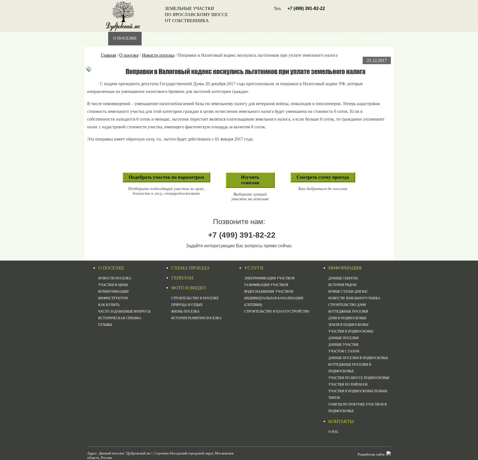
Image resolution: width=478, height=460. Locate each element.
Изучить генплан (250, 180)
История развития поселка (196, 318)
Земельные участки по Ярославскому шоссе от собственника (196, 14)
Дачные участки (343, 345)
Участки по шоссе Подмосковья (358, 378)
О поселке (125, 38)
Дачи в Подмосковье (347, 318)
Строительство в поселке (195, 298)
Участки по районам (348, 384)
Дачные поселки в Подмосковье (358, 358)
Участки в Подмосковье (350, 331)
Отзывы (105, 325)
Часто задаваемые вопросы (124, 311)
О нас (333, 432)
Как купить (108, 305)
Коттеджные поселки (348, 311)
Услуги (270, 38)
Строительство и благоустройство (277, 311)
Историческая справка (119, 318)
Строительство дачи (347, 305)
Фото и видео (236, 38)
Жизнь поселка (185, 311)
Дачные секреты (343, 278)
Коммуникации (113, 291)
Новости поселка (158, 55)
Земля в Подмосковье (348, 325)
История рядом (342, 285)
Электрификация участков (269, 278)
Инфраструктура (113, 298)
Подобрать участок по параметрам (166, 177)
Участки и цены (113, 285)
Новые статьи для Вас (348, 291)
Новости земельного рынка (354, 298)
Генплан (201, 38)
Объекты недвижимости (317, 38)
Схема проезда (164, 38)
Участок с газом (343, 351)
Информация (371, 38)
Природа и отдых (187, 305)
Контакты (374, 52)
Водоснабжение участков (268, 291)
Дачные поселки (343, 338)
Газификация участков (266, 285)
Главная (108, 55)
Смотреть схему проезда (323, 177)
